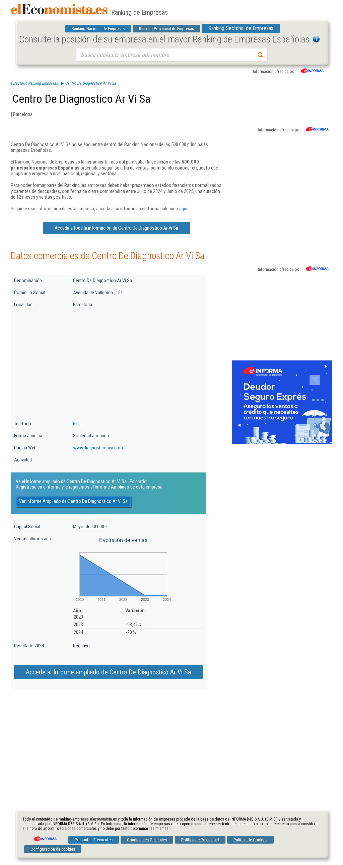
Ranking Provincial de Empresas (166, 28)
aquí (183, 209)
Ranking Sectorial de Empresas (240, 28)
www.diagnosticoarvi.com (98, 447)
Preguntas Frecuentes (94, 839)
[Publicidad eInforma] (282, 442)
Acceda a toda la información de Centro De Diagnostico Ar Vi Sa (116, 228)
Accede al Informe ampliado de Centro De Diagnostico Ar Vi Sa (108, 672)
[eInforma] (44, 836)
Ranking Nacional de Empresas (98, 28)
